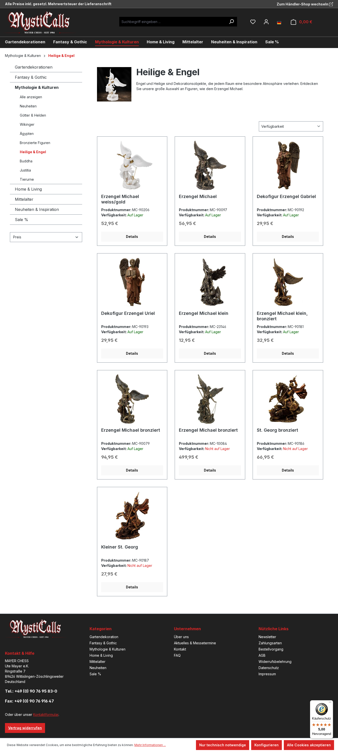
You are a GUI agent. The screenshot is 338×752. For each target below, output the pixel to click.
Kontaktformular (45, 714)
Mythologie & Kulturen (37, 87)
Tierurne (27, 179)
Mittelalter (24, 199)
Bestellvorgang (271, 649)
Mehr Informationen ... (150, 745)
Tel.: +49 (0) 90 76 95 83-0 (31, 691)
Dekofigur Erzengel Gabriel (286, 196)
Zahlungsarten (270, 643)
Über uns (181, 637)
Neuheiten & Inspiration (37, 209)
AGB (262, 655)
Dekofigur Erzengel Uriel (128, 313)
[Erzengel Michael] (210, 165)
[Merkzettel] (253, 22)
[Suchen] (231, 21)
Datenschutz (269, 668)
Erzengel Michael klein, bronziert (282, 316)
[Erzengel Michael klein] (210, 282)
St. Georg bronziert (277, 430)
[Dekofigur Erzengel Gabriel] (288, 165)
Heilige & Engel (33, 152)
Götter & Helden (33, 115)
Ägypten (27, 133)
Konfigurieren (266, 745)
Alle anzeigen (31, 97)
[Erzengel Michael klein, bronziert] (288, 282)
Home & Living (28, 189)
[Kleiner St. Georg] (132, 516)
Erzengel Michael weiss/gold (120, 199)
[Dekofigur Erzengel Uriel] (132, 282)
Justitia (25, 170)
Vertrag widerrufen (25, 728)
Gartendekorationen (33, 67)
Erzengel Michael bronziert (130, 430)
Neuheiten (28, 106)
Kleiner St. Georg (119, 547)
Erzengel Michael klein (203, 313)
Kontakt (180, 649)
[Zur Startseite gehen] (43, 22)
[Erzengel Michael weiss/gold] (132, 165)
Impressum (267, 674)
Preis (17, 237)
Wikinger (27, 124)
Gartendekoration (104, 637)
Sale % (21, 219)
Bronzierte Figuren (35, 143)
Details (132, 236)
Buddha (26, 161)
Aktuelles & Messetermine (195, 643)
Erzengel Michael (198, 196)
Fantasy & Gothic (31, 77)
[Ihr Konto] (266, 22)
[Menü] (330, 703)
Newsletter (267, 637)
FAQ (177, 655)
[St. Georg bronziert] (288, 399)
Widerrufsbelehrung (275, 661)
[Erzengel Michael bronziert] (132, 399)
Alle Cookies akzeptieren (309, 745)
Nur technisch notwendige (222, 745)
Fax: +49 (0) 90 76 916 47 (29, 701)
